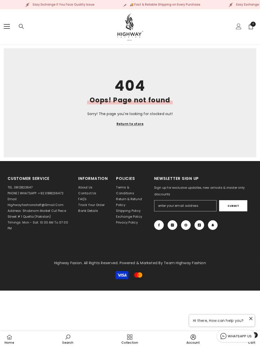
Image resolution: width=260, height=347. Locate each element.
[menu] (7, 26)
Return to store (130, 124)
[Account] (238, 26)
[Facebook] (159, 225)
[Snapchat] (213, 225)
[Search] (21, 26)
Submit (233, 206)
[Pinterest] (186, 225)
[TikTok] (199, 225)
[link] (68, 339)
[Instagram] (172, 225)
